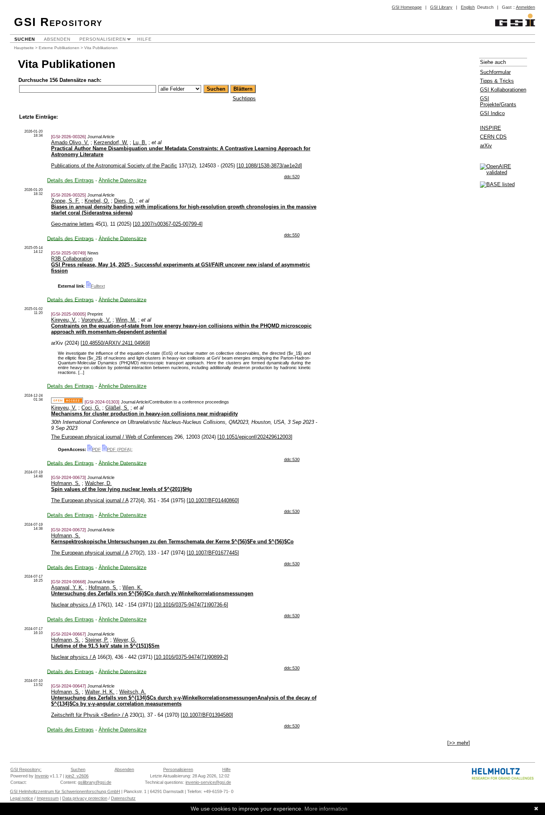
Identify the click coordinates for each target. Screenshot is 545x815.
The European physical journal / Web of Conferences (112, 437)
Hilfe (144, 39)
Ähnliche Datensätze (122, 180)
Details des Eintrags (70, 180)
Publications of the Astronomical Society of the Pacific (114, 166)
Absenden (57, 39)
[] (269, 166)
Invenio (42, 775)
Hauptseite (24, 48)
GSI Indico (492, 113)
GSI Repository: (25, 769)
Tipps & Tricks (497, 81)
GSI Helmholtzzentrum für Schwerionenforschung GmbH (65, 791)
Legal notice (21, 798)
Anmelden (525, 7)
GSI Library (441, 7)
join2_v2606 (77, 775)
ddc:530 (292, 459)
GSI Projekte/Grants (498, 101)
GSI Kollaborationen (503, 90)
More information (326, 808)
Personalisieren (102, 39)
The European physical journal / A (89, 500)
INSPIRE (490, 128)
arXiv (486, 146)
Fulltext (98, 286)
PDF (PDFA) (119, 449)
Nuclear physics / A (73, 605)
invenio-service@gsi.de (208, 782)
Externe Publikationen (59, 48)
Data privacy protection (84, 798)
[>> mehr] (458, 743)
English (468, 7)
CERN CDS (493, 137)
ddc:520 (292, 176)
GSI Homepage (407, 7)
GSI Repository (58, 22)
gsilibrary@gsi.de (94, 782)
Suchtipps (244, 98)
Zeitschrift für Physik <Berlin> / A (89, 715)
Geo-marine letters (72, 224)
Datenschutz (123, 798)
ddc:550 (292, 235)
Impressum (48, 798)
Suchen (24, 39)
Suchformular (495, 72)
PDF (96, 449)
